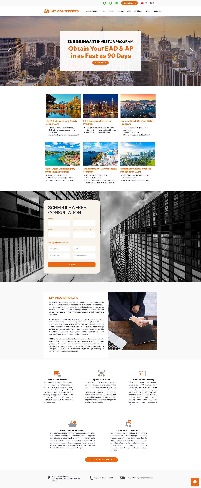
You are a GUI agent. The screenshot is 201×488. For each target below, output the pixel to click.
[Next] (191, 51)
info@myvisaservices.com (142, 478)
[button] (104, 3)
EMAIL (76, 218)
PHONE (51, 230)
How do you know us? (81, 230)
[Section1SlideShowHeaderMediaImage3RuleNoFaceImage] (103, 80)
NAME (50, 218)
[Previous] (9, 51)
